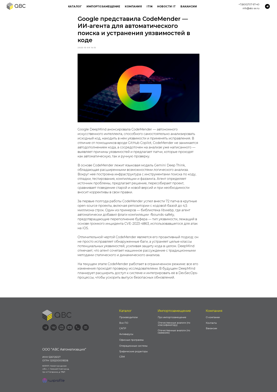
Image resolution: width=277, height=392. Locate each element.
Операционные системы (133, 345)
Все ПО (123, 322)
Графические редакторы (133, 351)
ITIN (149, 6)
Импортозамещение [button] (103, 6)
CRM (122, 356)
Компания (214, 311)
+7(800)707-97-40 (249, 4)
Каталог (125, 311)
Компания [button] (133, 6)
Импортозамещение (174, 311)
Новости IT (166, 6)
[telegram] (267, 6)
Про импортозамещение (172, 317)
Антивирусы (126, 334)
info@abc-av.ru (251, 8)
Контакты (211, 322)
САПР (122, 328)
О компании (213, 317)
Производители (128, 317)
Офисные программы (131, 339)
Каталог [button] (75, 6)
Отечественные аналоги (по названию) (174, 331)
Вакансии (188, 6)
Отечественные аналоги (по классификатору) (174, 323)
